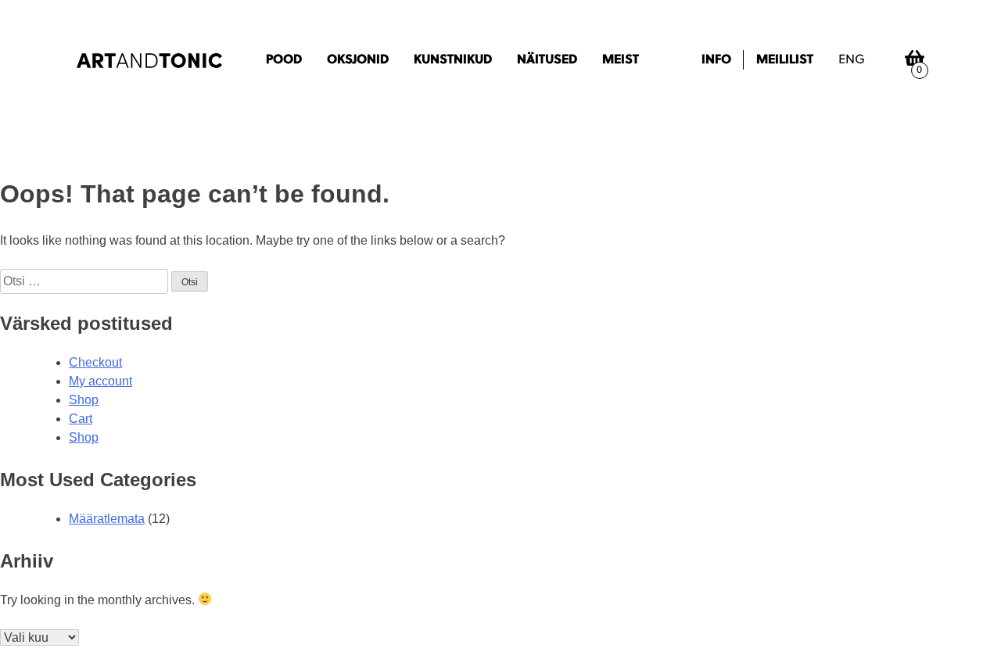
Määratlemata (107, 518)
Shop (84, 399)
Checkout (95, 362)
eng (851, 60)
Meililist (784, 60)
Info (716, 60)
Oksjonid (358, 60)
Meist (620, 60)
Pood (284, 60)
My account (100, 381)
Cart (80, 418)
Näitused (547, 60)
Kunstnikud (453, 60)
